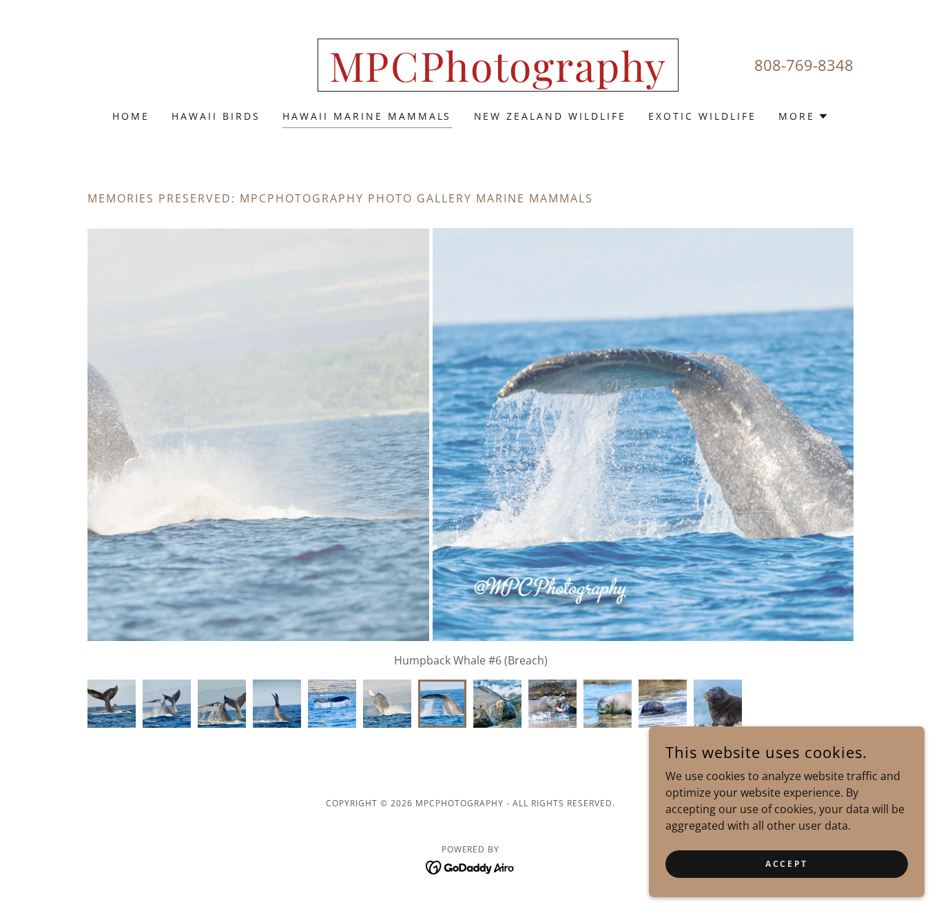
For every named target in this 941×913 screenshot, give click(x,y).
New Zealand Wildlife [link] (550, 116)
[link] (498, 77)
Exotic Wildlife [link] (702, 116)
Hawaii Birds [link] (216, 116)
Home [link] (130, 116)
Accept (786, 864)
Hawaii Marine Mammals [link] (367, 116)
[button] (803, 116)
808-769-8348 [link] (804, 64)
